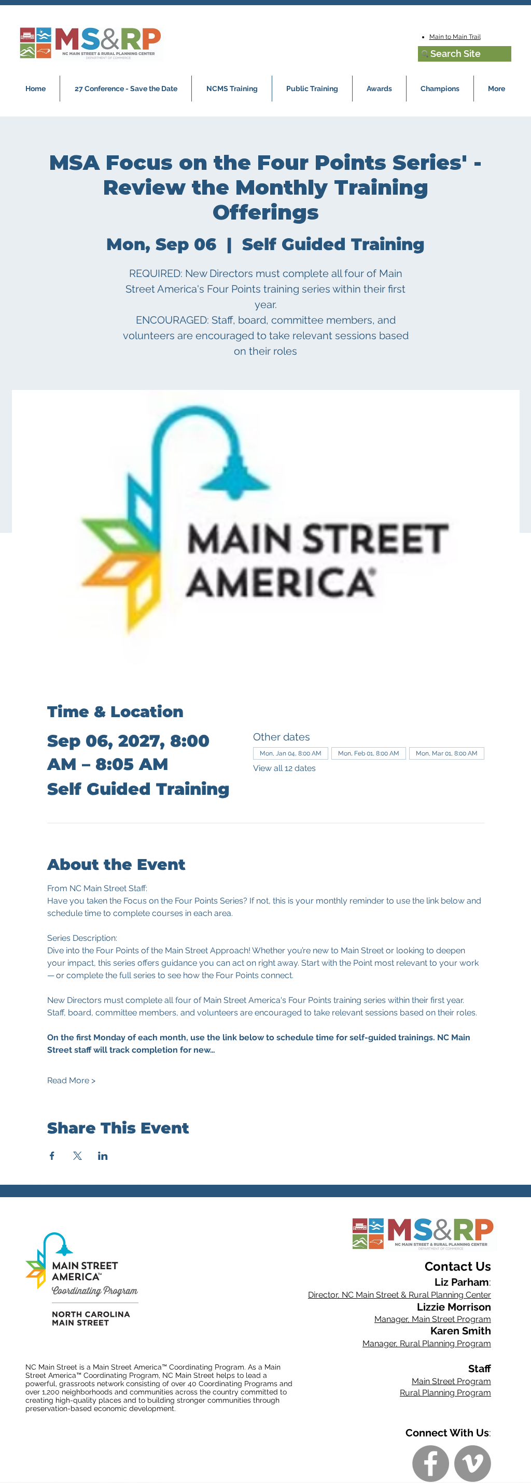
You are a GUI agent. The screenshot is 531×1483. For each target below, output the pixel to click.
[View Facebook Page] (430, 1463)
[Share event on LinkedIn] (103, 1156)
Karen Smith (460, 1331)
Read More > (71, 1080)
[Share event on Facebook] (52, 1156)
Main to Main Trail (455, 36)
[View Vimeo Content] (472, 1463)
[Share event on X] (77, 1156)
